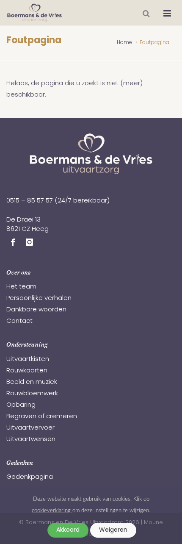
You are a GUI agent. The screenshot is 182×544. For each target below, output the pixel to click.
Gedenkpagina (29, 477)
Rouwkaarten (26, 371)
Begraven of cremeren (41, 417)
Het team (21, 287)
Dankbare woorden (36, 310)
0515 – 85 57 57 (29, 201)
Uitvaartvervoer (30, 428)
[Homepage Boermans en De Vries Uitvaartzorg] (34, 12)
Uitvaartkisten (27, 359)
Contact (19, 321)
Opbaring (21, 405)
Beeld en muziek (31, 382)
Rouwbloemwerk (32, 394)
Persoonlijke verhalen (39, 298)
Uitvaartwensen (30, 439)
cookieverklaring (52, 510)
